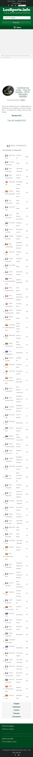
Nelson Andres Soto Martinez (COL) (10, 281)
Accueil (6, 55)
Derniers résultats (16, 3)
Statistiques (16, 707)
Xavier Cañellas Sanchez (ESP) (9, 688)
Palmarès (16, 713)
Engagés (16, 704)
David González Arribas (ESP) (9, 556)
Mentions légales (8, 729)
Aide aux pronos (11, 1)
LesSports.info (16, 10)
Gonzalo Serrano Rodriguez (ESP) (9, 380)
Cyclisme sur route (14, 55)
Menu (18, 27)
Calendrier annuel (22, 1)
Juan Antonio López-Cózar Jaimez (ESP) (10, 327)
